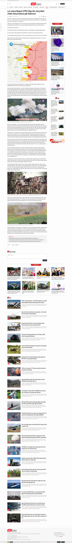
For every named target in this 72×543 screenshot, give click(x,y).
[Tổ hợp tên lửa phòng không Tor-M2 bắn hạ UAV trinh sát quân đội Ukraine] (61, 126)
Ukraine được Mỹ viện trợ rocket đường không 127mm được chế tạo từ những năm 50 (54, 119)
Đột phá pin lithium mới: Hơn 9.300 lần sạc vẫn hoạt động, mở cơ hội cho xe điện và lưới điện (55, 64)
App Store (59, 542)
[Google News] (45, 16)
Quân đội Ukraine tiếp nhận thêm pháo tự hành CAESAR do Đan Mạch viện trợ (33, 380)
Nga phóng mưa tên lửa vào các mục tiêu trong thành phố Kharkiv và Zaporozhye (23, 238)
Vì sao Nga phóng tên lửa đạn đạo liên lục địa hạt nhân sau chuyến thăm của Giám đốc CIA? (55, 92)
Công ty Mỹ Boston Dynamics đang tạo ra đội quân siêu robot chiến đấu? (54, 134)
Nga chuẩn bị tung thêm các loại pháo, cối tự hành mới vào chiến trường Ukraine (54, 111)
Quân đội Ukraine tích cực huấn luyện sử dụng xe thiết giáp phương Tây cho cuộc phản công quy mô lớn (34, 516)
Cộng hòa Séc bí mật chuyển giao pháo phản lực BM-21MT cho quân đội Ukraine (33, 357)
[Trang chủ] (8, 7)
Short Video (42, 7)
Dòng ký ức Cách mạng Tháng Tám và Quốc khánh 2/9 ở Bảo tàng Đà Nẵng (28, 292)
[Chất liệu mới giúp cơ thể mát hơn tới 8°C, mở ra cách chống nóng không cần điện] (57, 42)
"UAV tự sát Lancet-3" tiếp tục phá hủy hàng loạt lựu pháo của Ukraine (34, 369)
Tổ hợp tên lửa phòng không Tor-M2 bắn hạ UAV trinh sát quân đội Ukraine (54, 127)
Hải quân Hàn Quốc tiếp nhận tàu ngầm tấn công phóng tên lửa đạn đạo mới (33, 481)
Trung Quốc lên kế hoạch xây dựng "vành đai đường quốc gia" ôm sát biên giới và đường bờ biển (55, 78)
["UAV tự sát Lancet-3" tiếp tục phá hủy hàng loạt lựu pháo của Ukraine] (14, 371)
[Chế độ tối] (58, 3)
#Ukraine (16, 244)
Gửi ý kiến (44, 260)
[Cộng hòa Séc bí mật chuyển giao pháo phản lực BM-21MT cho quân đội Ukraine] (14, 360)
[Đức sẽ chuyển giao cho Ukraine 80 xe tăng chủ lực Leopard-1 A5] (14, 428)
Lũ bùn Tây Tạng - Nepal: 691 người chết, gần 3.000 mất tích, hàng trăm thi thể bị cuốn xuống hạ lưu (13, 278)
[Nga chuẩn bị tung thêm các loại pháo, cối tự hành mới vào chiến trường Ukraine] (61, 110)
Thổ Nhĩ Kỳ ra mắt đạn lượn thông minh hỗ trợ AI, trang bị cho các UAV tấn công (34, 447)
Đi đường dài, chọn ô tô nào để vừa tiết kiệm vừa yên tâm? (43, 291)
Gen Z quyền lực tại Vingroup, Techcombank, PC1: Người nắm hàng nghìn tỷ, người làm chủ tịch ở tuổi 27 (57, 278)
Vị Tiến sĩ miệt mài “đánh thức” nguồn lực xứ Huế (43, 278)
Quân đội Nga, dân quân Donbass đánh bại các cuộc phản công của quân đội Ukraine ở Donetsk (26, 239)
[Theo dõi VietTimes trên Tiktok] (61, 536)
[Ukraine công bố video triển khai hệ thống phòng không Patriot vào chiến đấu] (14, 461)
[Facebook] (39, 16)
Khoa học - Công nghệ (28, 7)
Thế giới (46, 7)
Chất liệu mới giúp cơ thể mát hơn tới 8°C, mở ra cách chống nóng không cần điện (55, 49)
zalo (58, 536)
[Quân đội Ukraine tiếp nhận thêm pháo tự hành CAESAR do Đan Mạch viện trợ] (14, 383)
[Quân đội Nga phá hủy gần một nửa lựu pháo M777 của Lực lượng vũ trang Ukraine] (14, 473)
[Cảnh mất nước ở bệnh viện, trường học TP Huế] (57, 30)
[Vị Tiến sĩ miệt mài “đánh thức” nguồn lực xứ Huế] (43, 271)
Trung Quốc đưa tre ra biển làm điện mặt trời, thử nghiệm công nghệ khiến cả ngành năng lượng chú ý (13, 292)
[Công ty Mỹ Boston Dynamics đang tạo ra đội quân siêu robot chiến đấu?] (61, 133)
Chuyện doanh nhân (53, 7)
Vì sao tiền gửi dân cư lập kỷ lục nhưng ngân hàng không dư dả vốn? (28, 278)
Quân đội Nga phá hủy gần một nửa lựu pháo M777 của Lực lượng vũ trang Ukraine (34, 470)
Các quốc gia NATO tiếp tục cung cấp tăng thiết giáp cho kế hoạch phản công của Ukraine (33, 492)
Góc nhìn (16, 7)
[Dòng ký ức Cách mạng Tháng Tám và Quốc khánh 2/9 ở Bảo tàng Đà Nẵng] (28, 285)
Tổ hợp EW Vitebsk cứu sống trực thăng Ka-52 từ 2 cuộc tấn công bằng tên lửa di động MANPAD (34, 414)
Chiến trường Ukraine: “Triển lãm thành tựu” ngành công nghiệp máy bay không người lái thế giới (54, 103)
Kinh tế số (21, 7)
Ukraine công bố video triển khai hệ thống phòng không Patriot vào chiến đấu (34, 459)
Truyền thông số (61, 7)
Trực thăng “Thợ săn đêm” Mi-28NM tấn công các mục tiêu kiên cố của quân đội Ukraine (34, 391)
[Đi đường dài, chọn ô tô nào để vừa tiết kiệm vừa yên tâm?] (43, 285)
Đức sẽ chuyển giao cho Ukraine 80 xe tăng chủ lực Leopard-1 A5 (34, 425)
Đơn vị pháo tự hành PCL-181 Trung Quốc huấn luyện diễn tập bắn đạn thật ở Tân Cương (24, 241)
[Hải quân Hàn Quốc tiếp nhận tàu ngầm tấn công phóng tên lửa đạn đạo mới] (14, 484)
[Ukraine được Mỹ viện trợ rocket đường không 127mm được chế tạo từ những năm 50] (61, 118)
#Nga (13, 244)
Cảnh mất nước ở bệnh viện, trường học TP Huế (55, 36)
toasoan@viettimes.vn (59, 532)
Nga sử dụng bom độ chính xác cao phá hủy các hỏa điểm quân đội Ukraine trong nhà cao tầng (33, 504)
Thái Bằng (10, 16)
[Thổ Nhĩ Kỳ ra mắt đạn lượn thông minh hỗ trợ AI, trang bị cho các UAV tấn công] (14, 450)
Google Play (63, 542)
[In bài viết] (41, 16)
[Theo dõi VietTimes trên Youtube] (60, 536)
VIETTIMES (36, 3)
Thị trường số (35, 7)
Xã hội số (11, 7)
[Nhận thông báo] (56, 3)
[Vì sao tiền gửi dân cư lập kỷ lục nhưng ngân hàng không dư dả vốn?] (28, 271)
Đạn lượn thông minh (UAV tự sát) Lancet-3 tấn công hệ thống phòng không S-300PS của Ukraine (34, 436)
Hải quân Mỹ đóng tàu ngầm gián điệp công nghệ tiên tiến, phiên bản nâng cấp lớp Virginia (34, 402)
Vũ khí (9, 298)
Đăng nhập (62, 3)
